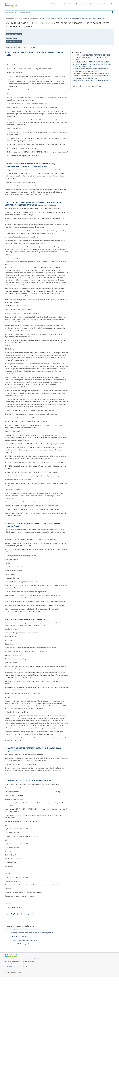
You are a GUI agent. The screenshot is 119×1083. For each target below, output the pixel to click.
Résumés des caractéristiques (79, 4)
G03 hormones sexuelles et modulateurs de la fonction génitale (31, 933)
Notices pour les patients (59, 4)
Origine (24, 964)
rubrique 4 (22, 125)
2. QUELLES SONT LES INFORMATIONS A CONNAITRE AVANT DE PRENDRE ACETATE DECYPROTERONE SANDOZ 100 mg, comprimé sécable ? (92, 64)
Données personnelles (28, 961)
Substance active (95, 4)
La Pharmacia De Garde (13, 18)
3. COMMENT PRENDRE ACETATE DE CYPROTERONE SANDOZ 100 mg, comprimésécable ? (90, 70)
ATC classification (108, 4)
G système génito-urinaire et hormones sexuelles (23, 929)
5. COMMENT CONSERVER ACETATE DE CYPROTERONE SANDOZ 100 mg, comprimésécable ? (91, 77)
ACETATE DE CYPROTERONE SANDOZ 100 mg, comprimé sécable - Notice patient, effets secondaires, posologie (73, 18)
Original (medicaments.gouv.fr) (89, 86)
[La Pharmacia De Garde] (11, 5)
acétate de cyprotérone (14, 34)
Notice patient (10, 47)
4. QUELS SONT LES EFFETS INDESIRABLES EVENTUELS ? (91, 73)
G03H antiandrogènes (19, 936)
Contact (25, 966)
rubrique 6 (31, 215)
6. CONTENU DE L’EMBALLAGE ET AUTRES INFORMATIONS (92, 80)
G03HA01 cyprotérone (14, 41)
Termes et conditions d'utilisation (31, 959)
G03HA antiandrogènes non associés (25, 940)
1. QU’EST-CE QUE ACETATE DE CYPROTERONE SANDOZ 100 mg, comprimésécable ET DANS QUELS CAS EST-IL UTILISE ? (91, 57)
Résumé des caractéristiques (26, 47)
